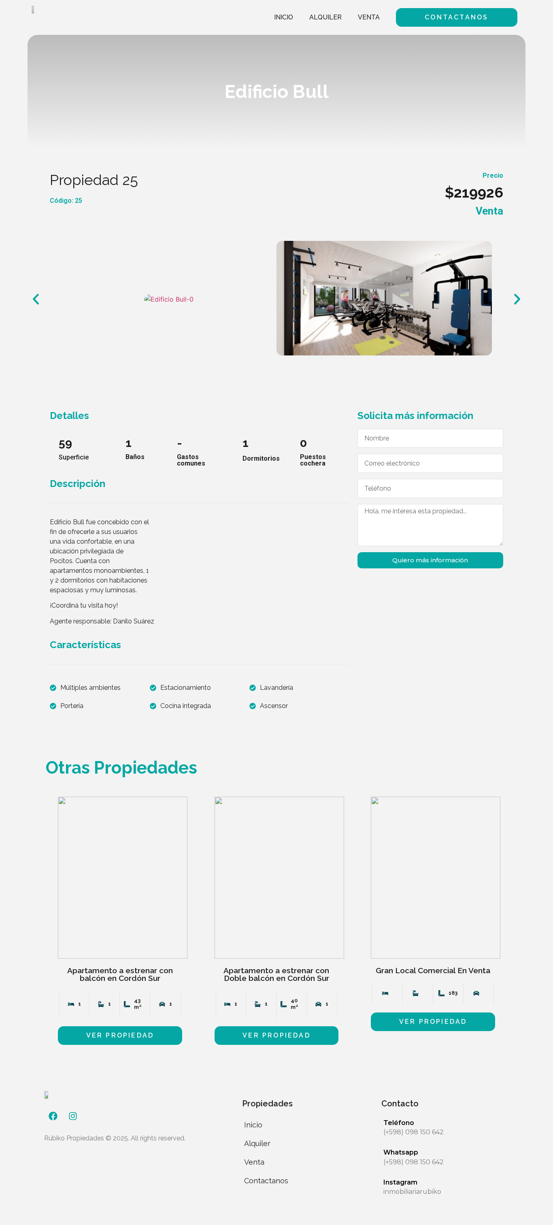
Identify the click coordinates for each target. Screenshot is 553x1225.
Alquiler (325, 17)
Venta (369, 17)
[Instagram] (73, 1116)
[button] (36, 299)
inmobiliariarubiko (412, 1191)
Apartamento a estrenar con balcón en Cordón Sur (120, 974)
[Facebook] (53, 1116)
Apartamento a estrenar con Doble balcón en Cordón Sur (276, 974)
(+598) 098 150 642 (413, 1132)
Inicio (283, 17)
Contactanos (266, 1180)
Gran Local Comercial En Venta (433, 970)
